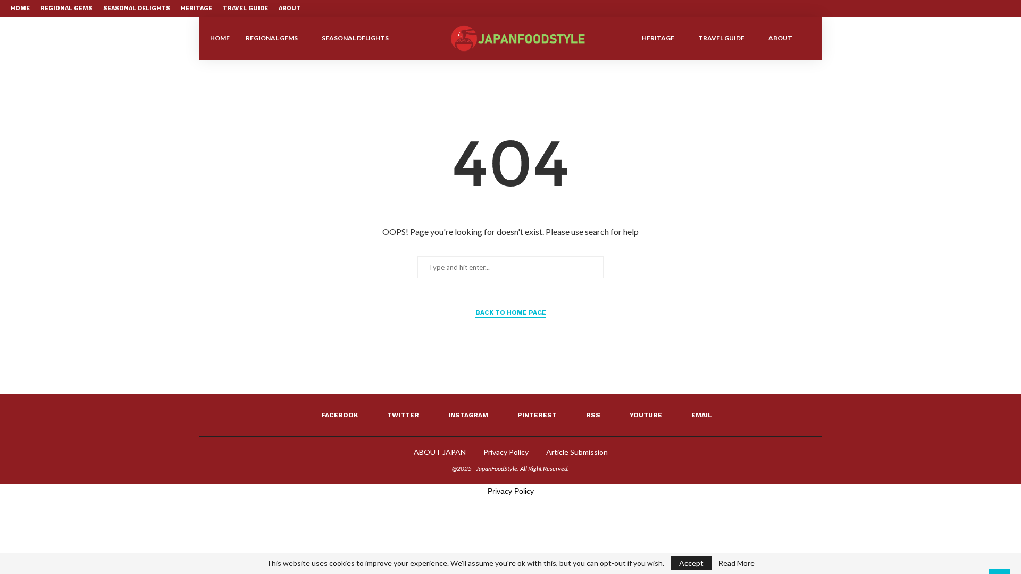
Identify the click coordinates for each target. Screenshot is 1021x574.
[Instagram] (958, 8)
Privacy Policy (506, 452)
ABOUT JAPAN (440, 452)
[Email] (1007, 8)
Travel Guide (245, 8)
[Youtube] (995, 8)
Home (20, 8)
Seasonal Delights (136, 8)
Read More (736, 563)
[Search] (805, 38)
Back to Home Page (510, 312)
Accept (691, 563)
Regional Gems (66, 8)
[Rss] (983, 8)
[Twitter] (946, 8)
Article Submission (577, 452)
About (290, 8)
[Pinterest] (971, 8)
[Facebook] (934, 8)
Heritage (196, 8)
